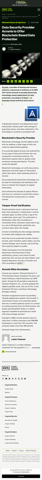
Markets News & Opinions (14, 22)
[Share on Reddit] (16, 81)
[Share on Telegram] (23, 81)
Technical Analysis (11, 404)
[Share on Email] (27, 81)
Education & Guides (11, 420)
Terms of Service (31, 450)
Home (3, 14)
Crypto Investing (10, 408)
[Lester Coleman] (6, 338)
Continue (21, 476)
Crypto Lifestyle (10, 424)
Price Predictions (10, 401)
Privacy (21, 450)
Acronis (5, 87)
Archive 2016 (11, 14)
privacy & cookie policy (22, 472)
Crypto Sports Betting (12, 443)
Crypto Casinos (10, 436)
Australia (5, 100)
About (8, 450)
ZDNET (20, 263)
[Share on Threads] (12, 81)
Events (7, 427)
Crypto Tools (9, 411)
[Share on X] (8, 81)
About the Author (16, 336)
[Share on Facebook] (20, 81)
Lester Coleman (15, 49)
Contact (14, 450)
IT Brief (25, 98)
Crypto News (9, 389)
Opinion (7, 392)
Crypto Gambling (10, 439)
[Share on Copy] (31, 81)
